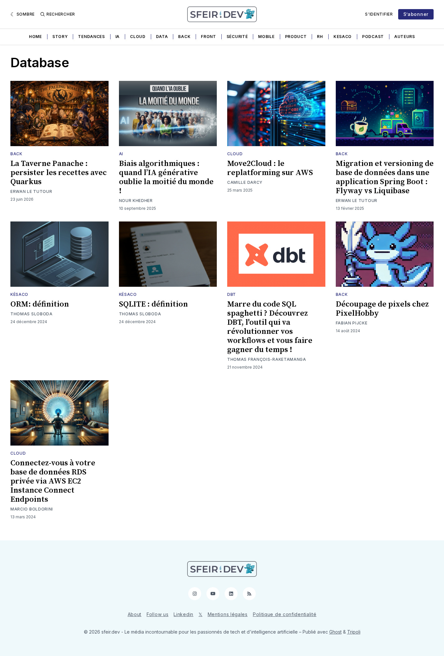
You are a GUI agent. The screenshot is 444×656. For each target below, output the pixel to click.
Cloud (138, 36)
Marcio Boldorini (31, 509)
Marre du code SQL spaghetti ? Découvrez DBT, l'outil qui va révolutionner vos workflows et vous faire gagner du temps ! (269, 327)
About (135, 614)
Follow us (157, 614)
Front (208, 36)
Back (184, 36)
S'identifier (379, 14)
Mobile (266, 36)
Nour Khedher (136, 200)
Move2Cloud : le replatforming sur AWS (270, 168)
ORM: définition (39, 304)
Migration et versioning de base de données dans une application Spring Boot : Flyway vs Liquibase (385, 177)
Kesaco (342, 36)
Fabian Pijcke (352, 323)
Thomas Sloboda (31, 313)
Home (35, 36)
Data (162, 36)
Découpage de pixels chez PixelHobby (382, 308)
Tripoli (353, 632)
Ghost (335, 632)
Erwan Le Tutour (31, 191)
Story (60, 36)
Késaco (19, 294)
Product (296, 36)
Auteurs (404, 36)
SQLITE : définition (153, 304)
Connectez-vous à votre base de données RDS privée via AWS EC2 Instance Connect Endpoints (52, 481)
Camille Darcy (245, 182)
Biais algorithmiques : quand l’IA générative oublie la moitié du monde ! (166, 177)
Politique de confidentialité (285, 614)
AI (121, 153)
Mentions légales (228, 614)
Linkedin (183, 614)
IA (117, 36)
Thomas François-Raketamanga (266, 359)
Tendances (91, 36)
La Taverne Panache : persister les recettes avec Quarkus (58, 173)
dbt (231, 294)
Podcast (373, 36)
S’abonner (415, 14)
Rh (320, 36)
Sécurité (237, 36)
